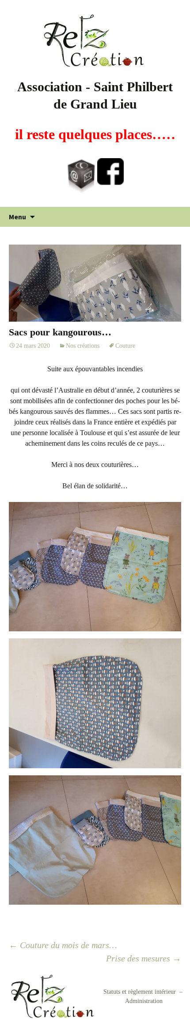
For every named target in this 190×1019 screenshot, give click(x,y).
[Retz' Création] (95, 40)
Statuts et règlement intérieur (139, 991)
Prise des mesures (143, 958)
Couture (125, 345)
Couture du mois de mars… (63, 945)
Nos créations (82, 345)
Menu (17, 216)
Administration (144, 1001)
